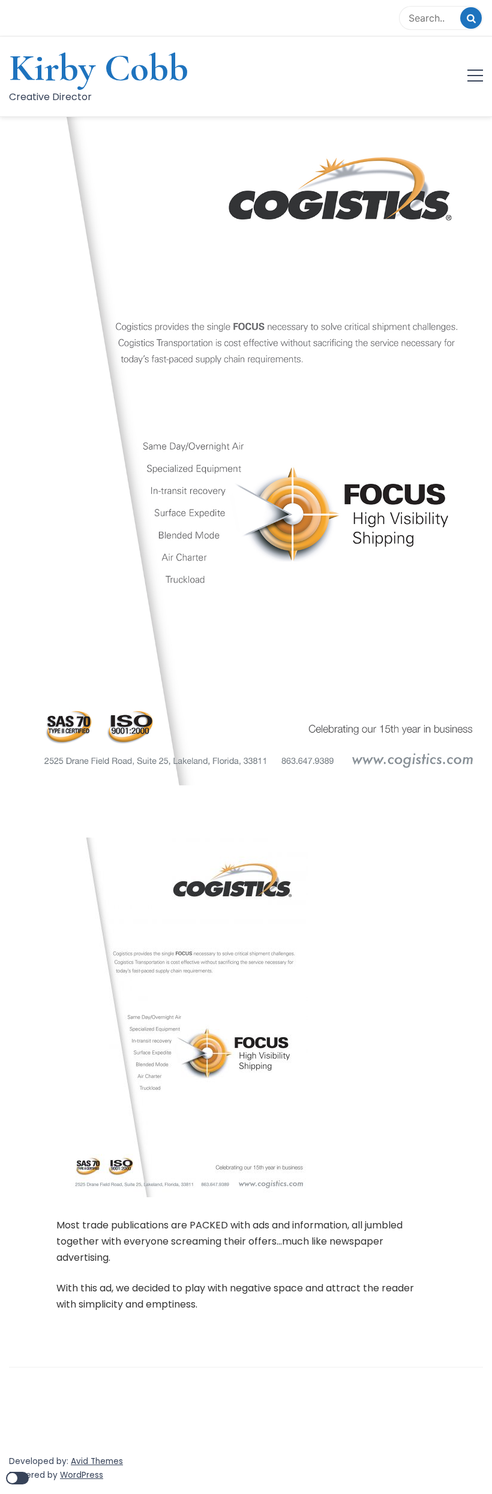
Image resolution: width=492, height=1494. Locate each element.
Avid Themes (97, 1461)
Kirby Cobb (98, 68)
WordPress (81, 1475)
